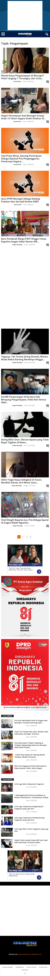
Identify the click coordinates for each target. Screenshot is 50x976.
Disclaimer (25, 970)
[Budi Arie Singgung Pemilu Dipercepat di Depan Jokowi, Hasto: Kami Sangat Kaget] (7, 769)
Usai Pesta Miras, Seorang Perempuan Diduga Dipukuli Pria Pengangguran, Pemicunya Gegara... (21, 158)
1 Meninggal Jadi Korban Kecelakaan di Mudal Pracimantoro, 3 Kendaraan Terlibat (31, 796)
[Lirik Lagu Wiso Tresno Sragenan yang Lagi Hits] (7, 832)
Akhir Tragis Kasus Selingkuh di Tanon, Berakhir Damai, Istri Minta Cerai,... (21, 481)
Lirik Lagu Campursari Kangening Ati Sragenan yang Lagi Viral (28, 807)
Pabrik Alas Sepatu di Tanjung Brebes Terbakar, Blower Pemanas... (29, 756)
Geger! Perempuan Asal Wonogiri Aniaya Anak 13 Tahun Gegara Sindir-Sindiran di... (23, 117)
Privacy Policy (43, 967)
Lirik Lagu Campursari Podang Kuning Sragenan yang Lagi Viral (29, 819)
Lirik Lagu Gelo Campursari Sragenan (29, 784)
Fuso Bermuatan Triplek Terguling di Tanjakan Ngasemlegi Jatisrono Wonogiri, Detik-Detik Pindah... (30, 745)
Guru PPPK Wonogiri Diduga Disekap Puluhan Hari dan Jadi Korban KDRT (20, 200)
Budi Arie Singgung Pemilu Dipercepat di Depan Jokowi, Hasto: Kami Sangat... (30, 767)
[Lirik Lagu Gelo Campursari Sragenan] (7, 787)
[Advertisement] (25, 15)
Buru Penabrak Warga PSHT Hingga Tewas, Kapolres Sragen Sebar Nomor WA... (24, 240)
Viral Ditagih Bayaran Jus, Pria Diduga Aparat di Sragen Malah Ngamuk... (25, 521)
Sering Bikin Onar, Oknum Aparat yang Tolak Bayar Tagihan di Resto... (25, 441)
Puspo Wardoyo (17, 244)
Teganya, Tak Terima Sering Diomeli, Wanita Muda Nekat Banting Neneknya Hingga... (24, 358)
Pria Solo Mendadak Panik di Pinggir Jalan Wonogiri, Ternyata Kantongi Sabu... (31, 721)
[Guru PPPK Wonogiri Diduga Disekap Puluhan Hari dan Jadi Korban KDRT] (25, 183)
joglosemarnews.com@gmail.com (30, 954)
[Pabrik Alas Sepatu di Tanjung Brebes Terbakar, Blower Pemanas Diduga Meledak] (7, 758)
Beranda (3, 40)
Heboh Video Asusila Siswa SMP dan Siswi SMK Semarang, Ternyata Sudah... (31, 841)
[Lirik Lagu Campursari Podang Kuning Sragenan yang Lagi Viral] (7, 821)
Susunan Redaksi (8, 967)
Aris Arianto (17, 81)
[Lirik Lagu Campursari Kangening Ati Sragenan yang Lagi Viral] (7, 809)
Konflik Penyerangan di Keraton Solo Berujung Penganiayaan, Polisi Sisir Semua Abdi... (23, 399)
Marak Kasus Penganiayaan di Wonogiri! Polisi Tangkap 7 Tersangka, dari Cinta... (22, 77)
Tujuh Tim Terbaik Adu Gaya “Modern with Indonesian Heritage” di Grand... (31, 733)
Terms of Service (31, 967)
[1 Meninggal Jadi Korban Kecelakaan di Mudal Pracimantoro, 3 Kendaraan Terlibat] (7, 798)
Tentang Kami (19, 967)
